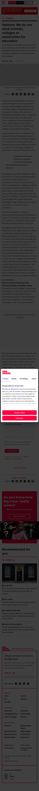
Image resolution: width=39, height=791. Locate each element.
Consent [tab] (5, 379)
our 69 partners (14, 389)
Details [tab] (14, 379)
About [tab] (34, 379)
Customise (19, 418)
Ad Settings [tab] (24, 379)
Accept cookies (19, 412)
